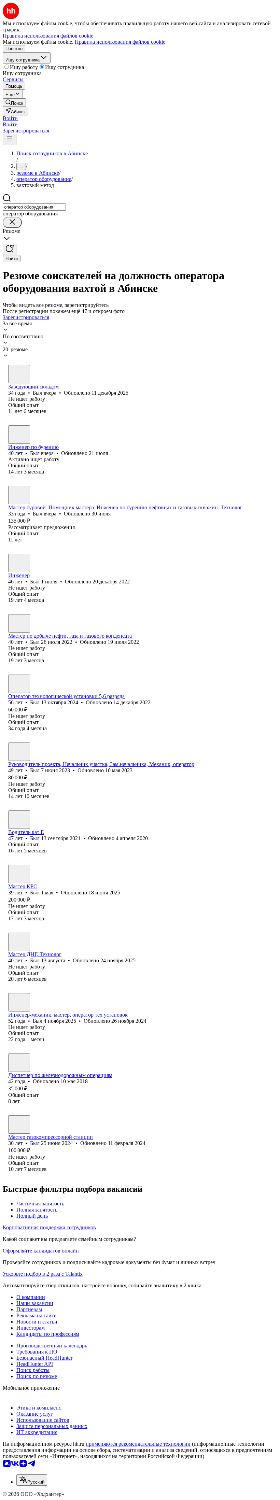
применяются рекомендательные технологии (138, 1444)
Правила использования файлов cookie (120, 42)
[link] (14, 102)
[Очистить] (12, 222)
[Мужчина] (19, 374)
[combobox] (34, 207)
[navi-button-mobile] (9, 139)
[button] (10, 118)
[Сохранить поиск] (9, 249)
